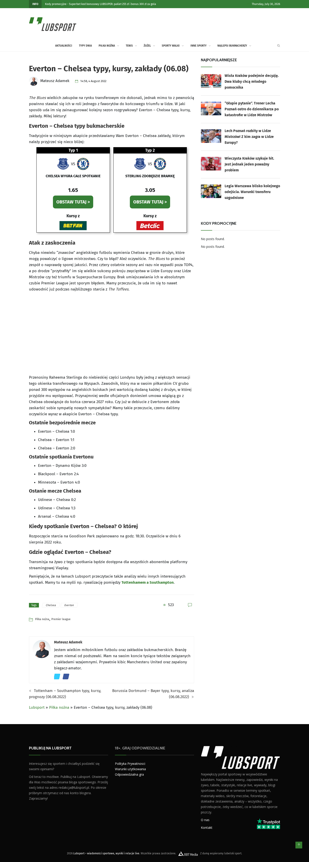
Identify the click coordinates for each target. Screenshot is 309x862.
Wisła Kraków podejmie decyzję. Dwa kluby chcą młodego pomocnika (252, 81)
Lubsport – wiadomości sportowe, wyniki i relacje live (106, 853)
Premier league (61, 619)
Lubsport (37, 707)
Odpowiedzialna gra (129, 774)
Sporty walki (171, 45)
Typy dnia (85, 45)
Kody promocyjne (56, 4)
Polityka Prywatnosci (130, 763)
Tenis (129, 45)
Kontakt (206, 827)
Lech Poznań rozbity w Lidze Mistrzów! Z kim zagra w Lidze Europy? (249, 137)
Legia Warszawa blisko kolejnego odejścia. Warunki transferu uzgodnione (252, 192)
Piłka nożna (107, 45)
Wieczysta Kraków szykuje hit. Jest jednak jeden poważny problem (249, 164)
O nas (205, 819)
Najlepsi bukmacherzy (232, 45)
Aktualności (63, 45)
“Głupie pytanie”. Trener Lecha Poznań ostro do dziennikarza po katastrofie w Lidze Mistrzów (252, 109)
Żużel (147, 45)
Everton (69, 605)
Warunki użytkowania (130, 769)
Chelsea (51, 605)
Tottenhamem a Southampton (147, 582)
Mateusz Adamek (68, 642)
